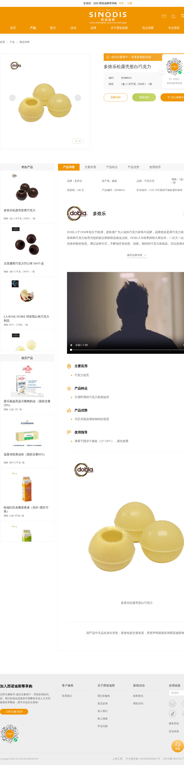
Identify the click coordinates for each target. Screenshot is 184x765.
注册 (129, 3)
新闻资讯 (138, 696)
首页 (13, 27)
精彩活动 (138, 703)
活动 (73, 27)
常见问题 (103, 726)
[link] (2, 42)
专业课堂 (174, 27)
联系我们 (67, 696)
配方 (53, 27)
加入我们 (103, 711)
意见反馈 (103, 703)
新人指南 (103, 718)
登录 (121, 3)
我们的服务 (104, 696)
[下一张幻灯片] (78, 98)
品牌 (93, 27)
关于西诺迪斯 (119, 27)
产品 (33, 27)
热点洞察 (148, 27)
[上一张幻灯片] (12, 98)
